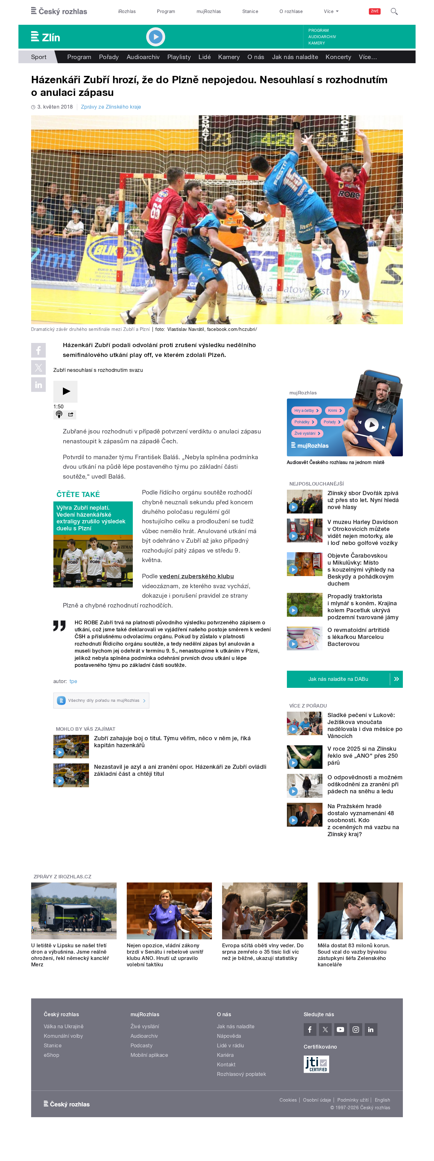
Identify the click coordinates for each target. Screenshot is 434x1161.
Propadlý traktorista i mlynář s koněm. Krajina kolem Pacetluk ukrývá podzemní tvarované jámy (363, 607)
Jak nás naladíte (295, 56)
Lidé (205, 56)
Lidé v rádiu (230, 1046)
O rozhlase (291, 11)
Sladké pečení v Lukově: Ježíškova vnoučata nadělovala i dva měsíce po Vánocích (365, 725)
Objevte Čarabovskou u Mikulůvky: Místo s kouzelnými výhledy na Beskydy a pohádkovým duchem (361, 569)
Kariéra (225, 1055)
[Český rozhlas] (59, 11)
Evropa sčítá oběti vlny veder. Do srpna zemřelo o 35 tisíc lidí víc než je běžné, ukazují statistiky (263, 952)
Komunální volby (63, 1036)
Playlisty (179, 56)
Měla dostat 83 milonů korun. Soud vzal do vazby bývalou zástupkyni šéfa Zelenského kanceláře (354, 955)
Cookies (288, 1100)
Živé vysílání (305, 433)
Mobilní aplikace (149, 1055)
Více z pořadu (308, 706)
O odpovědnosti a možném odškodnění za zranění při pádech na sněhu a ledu (365, 784)
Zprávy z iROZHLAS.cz (63, 877)
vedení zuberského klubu (196, 576)
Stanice (250, 11)
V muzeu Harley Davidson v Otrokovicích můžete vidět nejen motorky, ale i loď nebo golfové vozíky (363, 532)
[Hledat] (394, 11)
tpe (73, 681)
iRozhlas (127, 11)
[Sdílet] (70, 414)
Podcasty (142, 1046)
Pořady (109, 56)
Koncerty (338, 56)
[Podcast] (59, 414)
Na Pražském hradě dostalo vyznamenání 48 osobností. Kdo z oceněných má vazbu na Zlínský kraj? (363, 820)
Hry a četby (304, 410)
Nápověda (229, 1036)
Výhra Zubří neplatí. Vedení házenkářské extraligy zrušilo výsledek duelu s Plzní (91, 518)
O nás (256, 56)
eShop (51, 1055)
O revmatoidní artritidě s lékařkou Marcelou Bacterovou (359, 637)
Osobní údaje (317, 1100)
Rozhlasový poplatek (241, 1074)
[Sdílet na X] (38, 367)
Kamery (317, 43)
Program (166, 11)
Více (368, 56)
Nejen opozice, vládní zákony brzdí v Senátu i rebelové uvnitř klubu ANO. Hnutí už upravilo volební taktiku (165, 955)
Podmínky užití (353, 1100)
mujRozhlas (209, 11)
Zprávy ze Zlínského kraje (111, 107)
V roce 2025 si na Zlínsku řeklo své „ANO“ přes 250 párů (363, 755)
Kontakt (226, 1065)
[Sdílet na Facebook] (38, 350)
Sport (38, 56)
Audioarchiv (322, 37)
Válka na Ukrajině (64, 1026)
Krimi (332, 410)
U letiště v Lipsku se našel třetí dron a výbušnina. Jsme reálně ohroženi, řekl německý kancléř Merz (70, 955)
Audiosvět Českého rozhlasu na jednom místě (335, 462)
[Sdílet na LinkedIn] (38, 384)
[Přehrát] (65, 392)
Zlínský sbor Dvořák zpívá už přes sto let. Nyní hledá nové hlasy (363, 500)
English (382, 1100)
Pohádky (302, 422)
